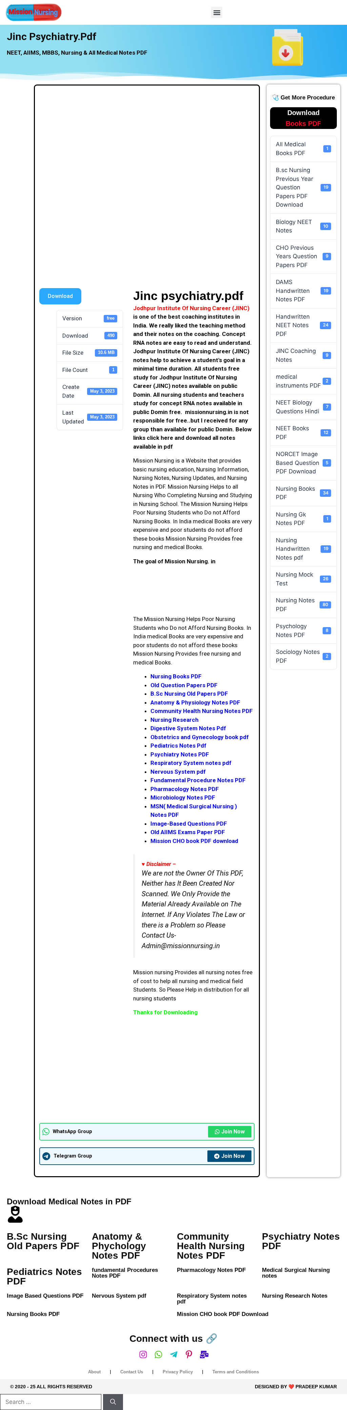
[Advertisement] (146, 140)
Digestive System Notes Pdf (188, 728)
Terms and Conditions (235, 1371)
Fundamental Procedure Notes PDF (198, 780)
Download (60, 296)
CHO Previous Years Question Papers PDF (302, 256)
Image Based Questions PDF (45, 1296)
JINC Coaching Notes (302, 355)
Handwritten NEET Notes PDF (302, 325)
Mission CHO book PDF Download (222, 1314)
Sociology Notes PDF (302, 656)
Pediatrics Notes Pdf (178, 745)
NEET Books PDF (302, 432)
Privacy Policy (178, 1371)
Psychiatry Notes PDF (179, 754)
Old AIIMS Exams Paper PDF (187, 832)
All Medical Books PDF (302, 148)
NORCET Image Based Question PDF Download (302, 463)
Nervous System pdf (178, 771)
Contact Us (131, 1371)
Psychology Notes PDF (302, 630)
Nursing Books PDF (176, 676)
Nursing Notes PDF (302, 605)
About (94, 1371)
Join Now (233, 1131)
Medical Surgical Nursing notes (296, 1273)
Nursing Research (174, 719)
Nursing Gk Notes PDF (302, 519)
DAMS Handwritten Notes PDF (302, 291)
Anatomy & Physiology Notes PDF (195, 702)
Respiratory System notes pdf (190, 762)
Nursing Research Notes (294, 1296)
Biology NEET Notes (302, 226)
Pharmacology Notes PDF (184, 789)
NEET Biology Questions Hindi (302, 407)
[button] (216, 12)
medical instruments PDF (302, 381)
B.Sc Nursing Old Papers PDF (189, 693)
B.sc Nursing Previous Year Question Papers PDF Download (302, 187)
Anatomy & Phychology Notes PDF (119, 1246)
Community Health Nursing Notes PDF (201, 711)
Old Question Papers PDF (184, 685)
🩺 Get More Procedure (303, 97)
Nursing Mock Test (302, 579)
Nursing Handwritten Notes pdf (302, 549)
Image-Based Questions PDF (188, 823)
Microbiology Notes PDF (182, 797)
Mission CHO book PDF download (194, 841)
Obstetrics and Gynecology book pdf (199, 737)
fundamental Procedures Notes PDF (125, 1273)
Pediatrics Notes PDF (44, 1276)
